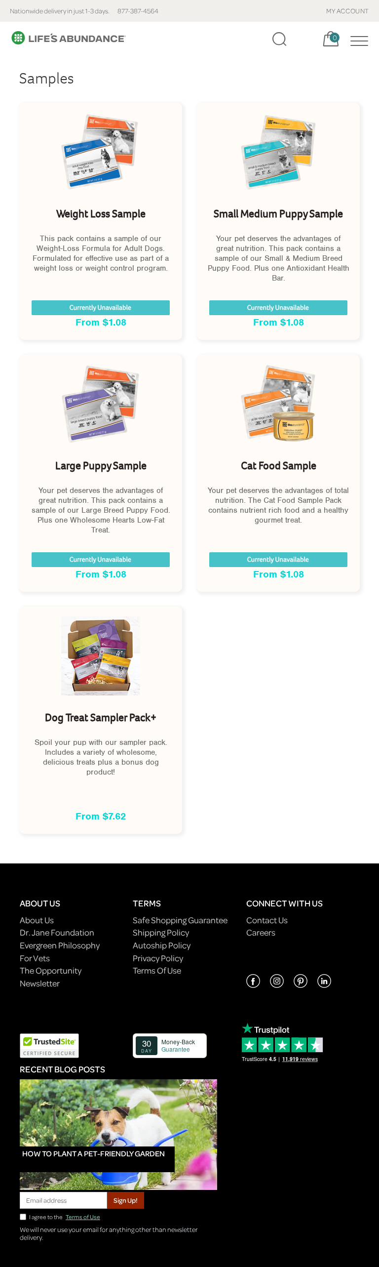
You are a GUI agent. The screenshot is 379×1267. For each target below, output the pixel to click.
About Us (37, 920)
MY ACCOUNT (347, 10)
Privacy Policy (158, 958)
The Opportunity (50, 970)
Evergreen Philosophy (60, 945)
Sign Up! (126, 1200)
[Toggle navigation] (356, 39)
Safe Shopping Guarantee (180, 920)
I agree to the (64, 1217)
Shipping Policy (161, 932)
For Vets (35, 958)
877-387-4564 (137, 10)
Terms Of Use (157, 970)
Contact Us (267, 920)
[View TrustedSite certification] (49, 1044)
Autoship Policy (161, 945)
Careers (260, 932)
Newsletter (40, 983)
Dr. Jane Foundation (57, 932)
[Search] (279, 39)
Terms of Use (83, 1217)
